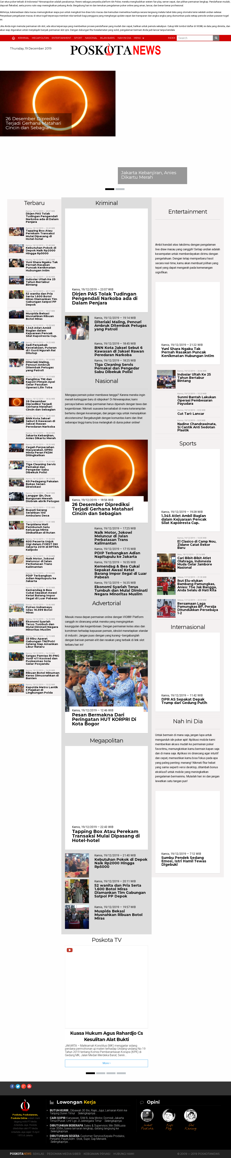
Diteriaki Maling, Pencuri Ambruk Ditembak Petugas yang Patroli (40, 366)
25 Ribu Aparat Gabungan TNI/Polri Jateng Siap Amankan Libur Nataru (42, 643)
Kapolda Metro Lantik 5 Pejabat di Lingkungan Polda (42, 689)
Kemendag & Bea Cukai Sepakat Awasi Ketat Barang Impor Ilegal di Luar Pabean (41, 594)
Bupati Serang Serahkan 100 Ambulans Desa (37, 512)
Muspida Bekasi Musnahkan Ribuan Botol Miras (40, 316)
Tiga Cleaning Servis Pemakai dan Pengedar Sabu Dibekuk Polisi (41, 468)
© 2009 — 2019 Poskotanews (198, 1153)
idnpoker (102, 399)
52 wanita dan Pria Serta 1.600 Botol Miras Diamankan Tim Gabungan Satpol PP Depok (41, 299)
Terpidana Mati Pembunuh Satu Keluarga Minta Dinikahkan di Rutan (40, 528)
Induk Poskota (147, 1127)
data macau (30, 12)
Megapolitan (40, 38)
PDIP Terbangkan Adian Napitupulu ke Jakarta (41, 578)
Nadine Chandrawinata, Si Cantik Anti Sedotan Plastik (196, 427)
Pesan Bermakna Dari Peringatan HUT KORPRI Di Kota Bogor (104, 719)
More (106, 1063)
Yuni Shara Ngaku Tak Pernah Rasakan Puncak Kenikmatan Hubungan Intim (42, 266)
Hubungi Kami (123, 1153)
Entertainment (61, 38)
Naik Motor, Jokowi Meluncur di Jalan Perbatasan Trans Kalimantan (40, 562)
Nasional (91, 38)
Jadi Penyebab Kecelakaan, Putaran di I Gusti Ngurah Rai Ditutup (41, 349)
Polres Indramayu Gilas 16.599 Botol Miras (39, 609)
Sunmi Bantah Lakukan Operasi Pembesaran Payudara (196, 400)
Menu (137, 38)
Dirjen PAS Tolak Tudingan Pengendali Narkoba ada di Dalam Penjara (42, 218)
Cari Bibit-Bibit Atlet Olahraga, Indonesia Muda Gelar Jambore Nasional (194, 562)
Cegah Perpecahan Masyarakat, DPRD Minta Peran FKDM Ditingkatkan (40, 451)
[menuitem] (14, 38)
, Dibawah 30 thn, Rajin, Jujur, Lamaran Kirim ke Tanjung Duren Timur (88, 1112)
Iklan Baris (107, 38)
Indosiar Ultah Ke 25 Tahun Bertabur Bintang (40, 281)
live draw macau (165, 249)
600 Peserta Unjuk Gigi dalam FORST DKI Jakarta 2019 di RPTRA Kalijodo (42, 545)
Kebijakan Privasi (97, 1153)
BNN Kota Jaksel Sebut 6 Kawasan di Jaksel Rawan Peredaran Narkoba (40, 422)
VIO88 (199, 26)
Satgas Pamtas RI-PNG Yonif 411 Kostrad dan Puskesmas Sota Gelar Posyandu (42, 660)
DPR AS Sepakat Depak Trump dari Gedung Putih (184, 701)
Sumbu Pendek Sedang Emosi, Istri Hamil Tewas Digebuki (183, 861)
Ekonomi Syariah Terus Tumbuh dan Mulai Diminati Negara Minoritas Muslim (42, 625)
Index (171, 38)
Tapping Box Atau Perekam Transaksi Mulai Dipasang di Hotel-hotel (40, 235)
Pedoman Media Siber (64, 1153)
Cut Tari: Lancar (190, 414)
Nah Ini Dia (124, 38)
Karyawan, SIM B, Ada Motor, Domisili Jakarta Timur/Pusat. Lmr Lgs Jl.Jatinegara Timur (87, 1119)
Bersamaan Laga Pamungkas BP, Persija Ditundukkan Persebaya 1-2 (197, 608)
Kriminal (23, 38)
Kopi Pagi (169, 1127)
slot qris (64, 30)
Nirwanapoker (46, 1)
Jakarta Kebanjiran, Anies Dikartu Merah (148, 175)
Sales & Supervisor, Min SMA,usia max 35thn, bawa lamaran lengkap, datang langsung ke (87, 1128)
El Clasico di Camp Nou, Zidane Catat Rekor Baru (196, 545)
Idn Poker (116, 1)
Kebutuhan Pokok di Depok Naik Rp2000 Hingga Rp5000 (41, 250)
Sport (78, 38)
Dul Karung (190, 1127)
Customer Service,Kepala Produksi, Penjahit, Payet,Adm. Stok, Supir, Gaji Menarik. (87, 1138)
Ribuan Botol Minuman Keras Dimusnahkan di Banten (42, 675)
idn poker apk (178, 739)
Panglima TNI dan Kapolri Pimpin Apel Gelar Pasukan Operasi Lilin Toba (40, 383)
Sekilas (38, 1153)
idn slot (41, 26)
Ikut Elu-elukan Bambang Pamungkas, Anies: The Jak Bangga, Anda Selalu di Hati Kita (197, 585)
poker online (126, 5)
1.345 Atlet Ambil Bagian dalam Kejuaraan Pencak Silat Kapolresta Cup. (41, 332)
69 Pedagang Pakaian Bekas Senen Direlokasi (42, 484)
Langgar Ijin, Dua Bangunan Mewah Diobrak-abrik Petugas (42, 498)
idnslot (117, 631)
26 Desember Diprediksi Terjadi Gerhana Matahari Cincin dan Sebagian (33, 123)
